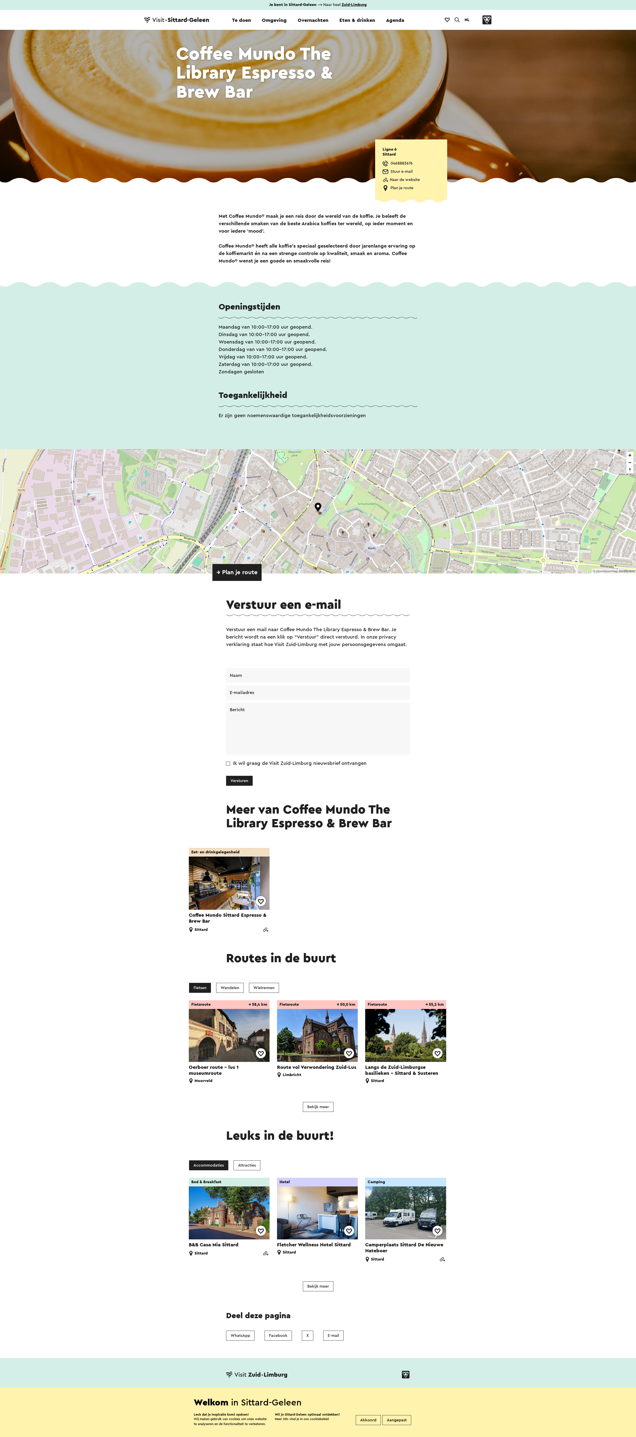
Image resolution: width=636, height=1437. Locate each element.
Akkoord (368, 1420)
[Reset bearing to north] (630, 469)
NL (467, 20)
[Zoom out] (630, 462)
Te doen (241, 20)
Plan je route (402, 188)
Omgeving (274, 20)
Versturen (239, 781)
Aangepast (397, 1420)
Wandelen (230, 988)
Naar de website (405, 180)
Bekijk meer (318, 1107)
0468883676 (402, 163)
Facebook (278, 1336)
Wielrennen (264, 988)
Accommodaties (209, 1165)
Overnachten (313, 20)
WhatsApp (240, 1336)
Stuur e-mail (402, 172)
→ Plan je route (237, 572)
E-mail (333, 1336)
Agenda (395, 20)
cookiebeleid (319, 1419)
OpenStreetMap (607, 571)
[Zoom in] (630, 455)
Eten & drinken (357, 20)
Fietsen (200, 988)
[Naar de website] (266, 930)
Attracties (247, 1165)
